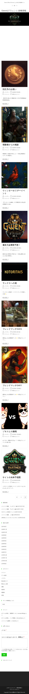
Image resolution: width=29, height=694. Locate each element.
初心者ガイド (4, 581)
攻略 (2, 586)
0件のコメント (16, 94)
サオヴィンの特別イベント (7, 512)
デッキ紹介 (4, 575)
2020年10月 (4, 532)
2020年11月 (4, 529)
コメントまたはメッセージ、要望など (13, 637)
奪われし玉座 (4, 584)
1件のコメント (16, 334)
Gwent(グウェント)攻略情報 (13, 10)
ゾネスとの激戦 (10, 431)
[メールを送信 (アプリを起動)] (17, 6)
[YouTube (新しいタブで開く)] (14, 6)
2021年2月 (3, 526)
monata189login (21, 613)
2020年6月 (3, 538)
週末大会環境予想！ (11, 245)
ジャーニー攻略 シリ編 (7, 515)
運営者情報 (19, 687)
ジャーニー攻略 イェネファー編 (9, 506)
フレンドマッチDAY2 (12, 329)
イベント (6, 94)
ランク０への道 (10, 283)
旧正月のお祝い (10, 89)
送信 (4, 654)
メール (4, 630)
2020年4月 (3, 543)
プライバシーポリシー (14, 689)
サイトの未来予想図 (12, 477)
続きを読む (5, 103)
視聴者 (3, 592)
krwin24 (14, 621)
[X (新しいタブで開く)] (12, 6)
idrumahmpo (20, 618)
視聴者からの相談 (11, 144)
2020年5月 (3, 541)
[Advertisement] (14, 41)
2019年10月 (4, 560)
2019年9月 (3, 563)
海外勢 (3, 589)
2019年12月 (4, 555)
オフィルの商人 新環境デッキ (8, 613)
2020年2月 (3, 549)
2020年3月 (3, 546)
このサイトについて (10, 687)
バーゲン (6, 92)
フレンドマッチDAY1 (12, 385)
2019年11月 (4, 558)
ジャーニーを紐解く (6, 621)
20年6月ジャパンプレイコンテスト (9, 517)
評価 (2, 595)
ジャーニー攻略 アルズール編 (8, 509)
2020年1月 (3, 552)
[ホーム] (8, 21)
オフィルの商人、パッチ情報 (8, 618)
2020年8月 (3, 535)
